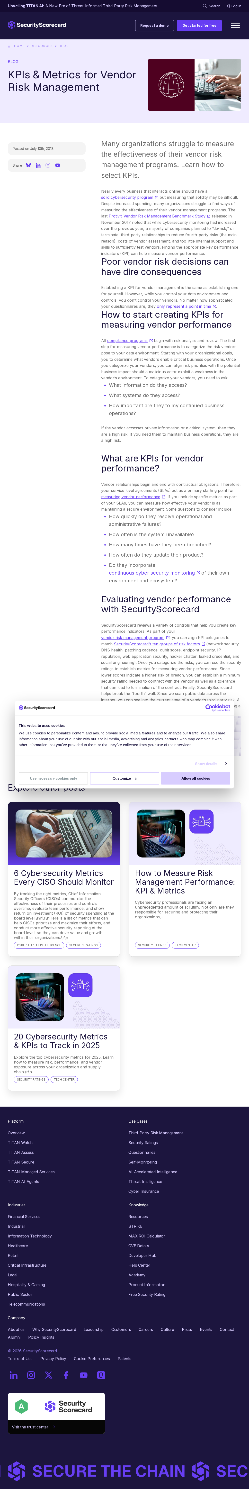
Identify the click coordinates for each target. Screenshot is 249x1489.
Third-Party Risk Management (155, 1132)
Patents (124, 1358)
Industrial (16, 1226)
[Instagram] (47, 165)
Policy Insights (41, 1337)
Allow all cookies (195, 778)
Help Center (139, 1265)
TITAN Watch (20, 1142)
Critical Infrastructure (27, 1265)
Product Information (146, 1284)
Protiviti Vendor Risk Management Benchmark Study (157, 216)
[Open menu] (235, 25)
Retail (13, 1255)
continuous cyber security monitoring (152, 573)
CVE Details (138, 1245)
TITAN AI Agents (23, 1181)
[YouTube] (57, 165)
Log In (236, 6)
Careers (146, 1329)
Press (187, 1329)
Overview (16, 1132)
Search (214, 6)
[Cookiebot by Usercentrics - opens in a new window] (209, 708)
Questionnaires (141, 1152)
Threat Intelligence (145, 1181)
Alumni (14, 1337)
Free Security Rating (146, 1294)
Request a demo (154, 25)
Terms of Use (20, 1358)
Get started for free (199, 25)
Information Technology (30, 1236)
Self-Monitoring (142, 1162)
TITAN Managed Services (31, 1171)
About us (16, 1329)
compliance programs (127, 340)
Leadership (93, 1329)
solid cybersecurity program (127, 197)
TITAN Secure (21, 1162)
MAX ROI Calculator (146, 1236)
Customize (122, 778)
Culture (167, 1329)
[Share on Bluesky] (28, 165)
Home (19, 46)
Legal (12, 1274)
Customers (121, 1329)
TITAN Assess (21, 1152)
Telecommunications (26, 1304)
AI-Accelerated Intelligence (152, 1171)
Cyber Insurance (143, 1191)
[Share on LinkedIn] (38, 165)
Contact (227, 1329)
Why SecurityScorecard (54, 1329)
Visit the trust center (32, 1427)
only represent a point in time (184, 306)
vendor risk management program (132, 637)
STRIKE (135, 1226)
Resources (42, 46)
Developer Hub (142, 1255)
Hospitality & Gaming (26, 1284)
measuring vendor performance (130, 496)
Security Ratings (143, 1142)
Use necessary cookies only (53, 778)
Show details (206, 764)
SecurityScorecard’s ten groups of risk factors (157, 643)
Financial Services (24, 1216)
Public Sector (20, 1294)
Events (206, 1329)
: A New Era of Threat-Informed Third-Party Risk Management (82, 5)
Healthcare (18, 1245)
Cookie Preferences (92, 1358)
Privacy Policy (53, 1358)
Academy (136, 1274)
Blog (64, 46)
